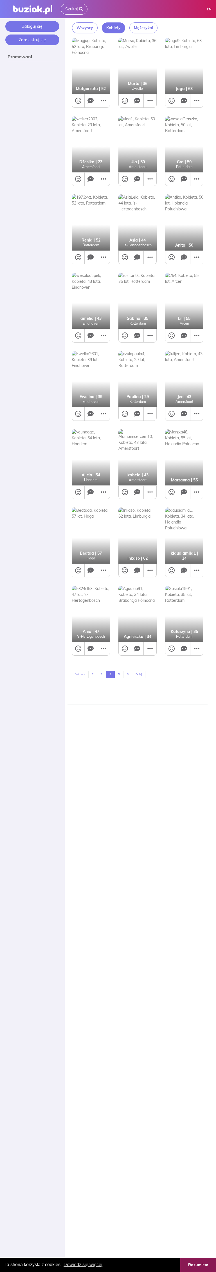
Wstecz (80, 674)
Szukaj (72, 9)
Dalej (139, 674)
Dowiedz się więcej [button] (83, 1264)
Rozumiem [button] (198, 1264)
